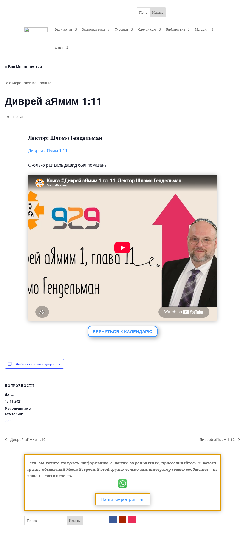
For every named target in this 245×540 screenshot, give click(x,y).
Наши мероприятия (122, 499)
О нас (59, 47)
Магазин (202, 29)
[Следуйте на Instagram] (132, 519)
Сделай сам (147, 29)
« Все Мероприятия (23, 66)
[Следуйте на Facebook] (113, 519)
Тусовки (121, 29)
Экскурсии (63, 29)
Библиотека (175, 29)
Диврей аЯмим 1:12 (218, 439)
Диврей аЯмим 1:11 (47, 150)
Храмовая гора (93, 29)
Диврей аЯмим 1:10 (27, 439)
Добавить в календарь (35, 363)
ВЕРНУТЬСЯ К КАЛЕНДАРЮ (123, 331)
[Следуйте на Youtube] (122, 519)
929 (8, 420)
